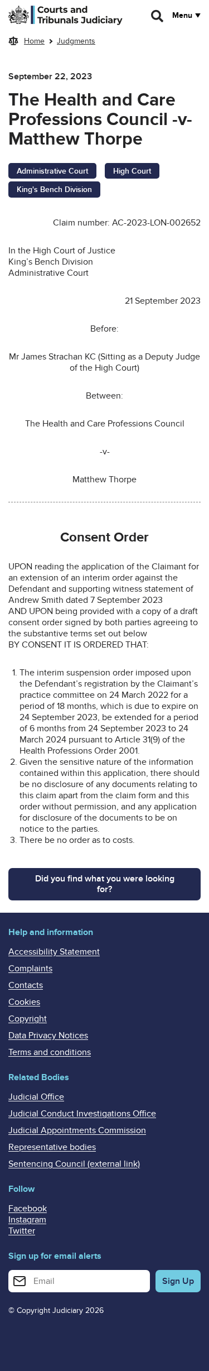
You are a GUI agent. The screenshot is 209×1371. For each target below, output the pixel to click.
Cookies (24, 1002)
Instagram (27, 1219)
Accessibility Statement (54, 951)
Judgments (76, 41)
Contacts (25, 985)
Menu (182, 15)
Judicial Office (36, 1096)
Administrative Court (52, 171)
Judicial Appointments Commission (77, 1130)
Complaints (30, 968)
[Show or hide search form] (157, 16)
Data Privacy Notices (48, 1035)
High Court (132, 171)
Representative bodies (52, 1147)
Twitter (21, 1230)
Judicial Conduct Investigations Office (82, 1113)
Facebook (27, 1208)
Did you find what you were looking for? (104, 884)
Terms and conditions (49, 1052)
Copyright (27, 1018)
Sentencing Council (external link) (74, 1163)
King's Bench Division (54, 189)
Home (34, 41)
